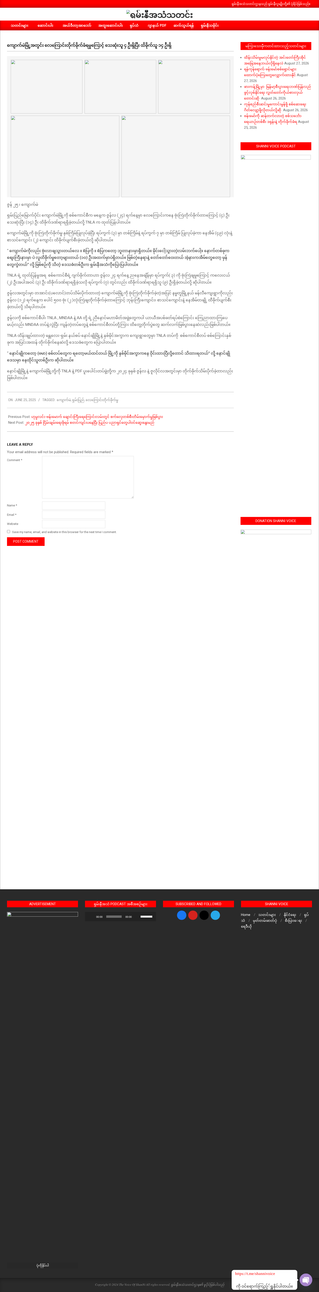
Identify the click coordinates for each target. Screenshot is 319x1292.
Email (11, 514)
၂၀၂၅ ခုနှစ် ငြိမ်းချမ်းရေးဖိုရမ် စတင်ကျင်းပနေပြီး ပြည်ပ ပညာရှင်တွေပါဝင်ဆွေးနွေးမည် (90, 422)
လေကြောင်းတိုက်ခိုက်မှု (102, 400)
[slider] (147, 916)
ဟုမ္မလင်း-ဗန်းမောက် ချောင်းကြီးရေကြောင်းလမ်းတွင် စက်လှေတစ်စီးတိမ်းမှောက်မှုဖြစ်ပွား (97, 417)
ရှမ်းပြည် (78, 400)
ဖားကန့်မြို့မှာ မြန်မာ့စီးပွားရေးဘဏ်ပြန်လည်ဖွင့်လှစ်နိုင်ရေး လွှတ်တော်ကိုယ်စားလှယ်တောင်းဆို (277, 92)
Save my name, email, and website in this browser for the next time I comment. (64, 532)
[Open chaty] (306, 1280)
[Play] (91, 916)
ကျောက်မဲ (64, 400)
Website (12, 524)
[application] (120, 916)
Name (12, 505)
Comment (14, 460)
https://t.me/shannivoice (241, 1273)
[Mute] (137, 916)
